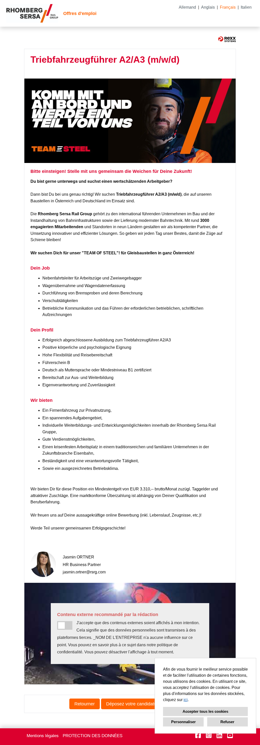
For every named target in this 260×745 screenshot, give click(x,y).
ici (186, 700)
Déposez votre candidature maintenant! (146, 703)
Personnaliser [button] (183, 722)
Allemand (187, 7)
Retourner (84, 703)
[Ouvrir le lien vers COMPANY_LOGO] (32, 13)
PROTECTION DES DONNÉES (92, 735)
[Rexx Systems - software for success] (227, 39)
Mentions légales (43, 735)
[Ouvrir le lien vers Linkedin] (219, 735)
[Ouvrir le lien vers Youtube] (230, 735)
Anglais (208, 7)
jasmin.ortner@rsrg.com (84, 572)
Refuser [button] (227, 722)
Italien (246, 7)
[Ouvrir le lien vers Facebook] (198, 735)
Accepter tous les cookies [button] (205, 711)
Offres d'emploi (79, 13)
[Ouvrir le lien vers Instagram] (209, 735)
